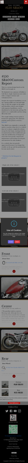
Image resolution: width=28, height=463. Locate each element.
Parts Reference (14, 403)
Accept (11, 241)
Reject (17, 241)
